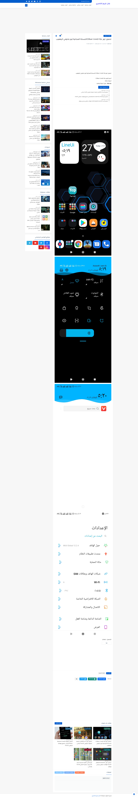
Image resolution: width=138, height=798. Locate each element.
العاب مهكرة (64, 5)
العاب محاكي (80, 5)
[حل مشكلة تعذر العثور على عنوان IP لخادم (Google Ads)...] (45, 165)
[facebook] (37, 1)
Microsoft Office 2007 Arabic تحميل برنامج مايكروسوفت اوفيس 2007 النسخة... (33, 220)
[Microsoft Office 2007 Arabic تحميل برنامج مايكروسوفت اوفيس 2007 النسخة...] (45, 218)
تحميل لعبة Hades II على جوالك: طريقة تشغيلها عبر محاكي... (33, 210)
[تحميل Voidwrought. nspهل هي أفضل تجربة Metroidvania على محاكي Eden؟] (45, 128)
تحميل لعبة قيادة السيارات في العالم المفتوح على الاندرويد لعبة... (33, 58)
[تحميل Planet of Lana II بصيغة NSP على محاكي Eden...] (45, 137)
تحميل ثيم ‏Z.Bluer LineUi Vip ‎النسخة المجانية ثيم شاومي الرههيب (103, 743)
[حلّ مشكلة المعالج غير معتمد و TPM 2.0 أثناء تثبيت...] (45, 182)
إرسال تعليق (106, 778)
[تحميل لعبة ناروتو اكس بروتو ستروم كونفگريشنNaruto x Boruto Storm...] (45, 108)
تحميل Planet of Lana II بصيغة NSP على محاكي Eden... (34, 138)
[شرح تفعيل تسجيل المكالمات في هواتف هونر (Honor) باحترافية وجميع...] (45, 154)
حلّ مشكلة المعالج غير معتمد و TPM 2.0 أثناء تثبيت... (34, 183)
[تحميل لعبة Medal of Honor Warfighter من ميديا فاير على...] (45, 227)
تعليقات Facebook (69, 772)
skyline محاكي (72, 5)
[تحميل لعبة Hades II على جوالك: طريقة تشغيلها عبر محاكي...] (45, 210)
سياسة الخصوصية (85, 1)
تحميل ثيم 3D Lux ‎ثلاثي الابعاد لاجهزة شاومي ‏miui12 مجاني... (94, 92)
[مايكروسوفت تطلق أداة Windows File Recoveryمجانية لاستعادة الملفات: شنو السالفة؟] (45, 173)
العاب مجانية (88, 5)
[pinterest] (29, 1)
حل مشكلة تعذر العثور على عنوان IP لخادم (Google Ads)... (33, 165)
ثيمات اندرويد (107, 35)
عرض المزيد (58, 723)
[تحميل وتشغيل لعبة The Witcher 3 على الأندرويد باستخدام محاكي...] (45, 100)
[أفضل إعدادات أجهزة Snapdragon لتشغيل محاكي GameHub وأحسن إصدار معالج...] (45, 89)
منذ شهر (37, 86)
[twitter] (32, 1)
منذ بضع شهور (36, 97)
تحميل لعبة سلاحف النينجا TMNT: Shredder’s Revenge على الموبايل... (33, 74)
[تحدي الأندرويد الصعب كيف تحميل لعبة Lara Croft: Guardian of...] (45, 65)
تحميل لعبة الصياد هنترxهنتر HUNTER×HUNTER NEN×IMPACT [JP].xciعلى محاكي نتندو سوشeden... (33, 120)
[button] (101, 679)
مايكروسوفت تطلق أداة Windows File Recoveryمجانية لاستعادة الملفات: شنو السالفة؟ (34, 174)
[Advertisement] (69, 21)
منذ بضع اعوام (104, 90)
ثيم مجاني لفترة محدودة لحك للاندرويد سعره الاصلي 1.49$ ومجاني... (84, 764)
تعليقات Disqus (59, 772)
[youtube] (35, 1)
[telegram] (26, 1)
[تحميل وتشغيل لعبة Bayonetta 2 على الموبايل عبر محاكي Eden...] (45, 199)
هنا (106, 643)
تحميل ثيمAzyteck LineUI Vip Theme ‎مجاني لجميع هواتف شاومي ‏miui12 (91, 96)
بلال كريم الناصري (103, 4)
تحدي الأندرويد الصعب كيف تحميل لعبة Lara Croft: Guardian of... (33, 66)
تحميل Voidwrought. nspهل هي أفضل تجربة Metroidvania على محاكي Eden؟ (34, 129)
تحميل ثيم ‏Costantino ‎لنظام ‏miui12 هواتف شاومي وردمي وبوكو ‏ (93, 101)
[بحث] (26, 5)
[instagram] (40, 1)
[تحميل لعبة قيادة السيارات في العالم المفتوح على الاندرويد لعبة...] (45, 57)
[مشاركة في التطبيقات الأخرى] (77, 679)
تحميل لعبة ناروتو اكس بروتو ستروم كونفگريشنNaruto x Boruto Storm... (33, 110)
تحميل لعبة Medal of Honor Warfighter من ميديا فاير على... (33, 228)
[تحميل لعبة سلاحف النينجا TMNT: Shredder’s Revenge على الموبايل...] (45, 73)
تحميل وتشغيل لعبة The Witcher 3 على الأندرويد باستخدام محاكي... (34, 101)
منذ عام (45, 46)
